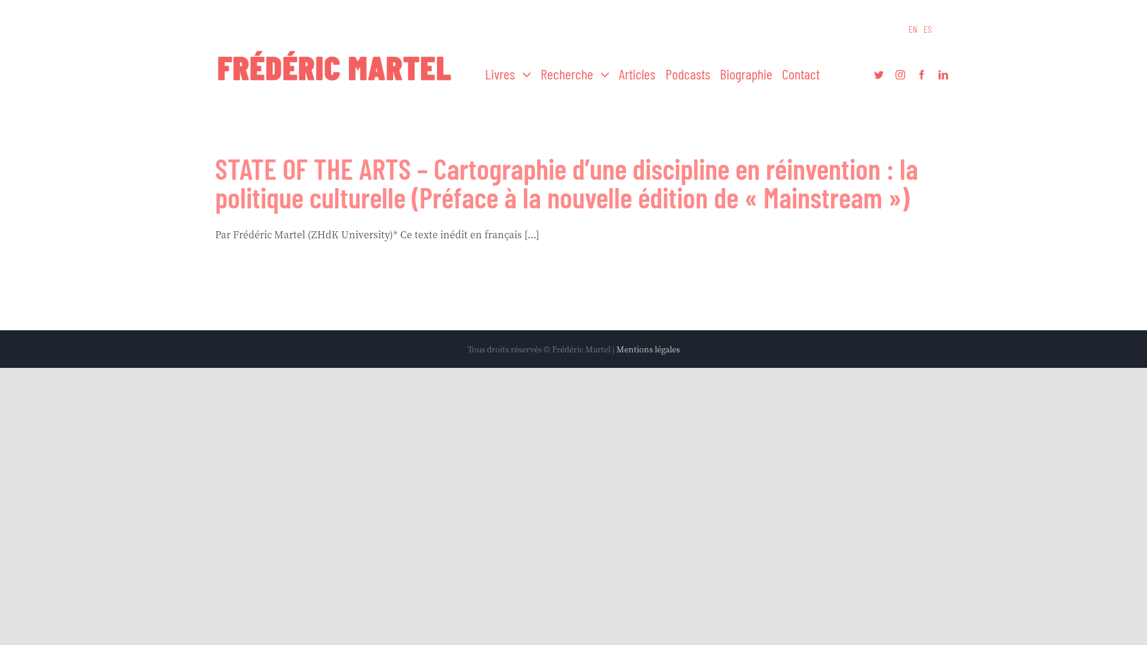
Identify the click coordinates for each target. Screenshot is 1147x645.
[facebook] (922, 74)
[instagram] (900, 74)
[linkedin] (943, 74)
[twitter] (879, 74)
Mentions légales (648, 349)
